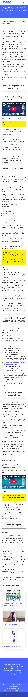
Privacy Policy (7, 684)
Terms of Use (7, 690)
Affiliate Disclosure (18, 690)
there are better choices (14, 229)
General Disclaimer (13, 686)
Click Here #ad (22, 431)
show (8, 27)
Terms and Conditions (13, 688)
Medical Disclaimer (18, 684)
